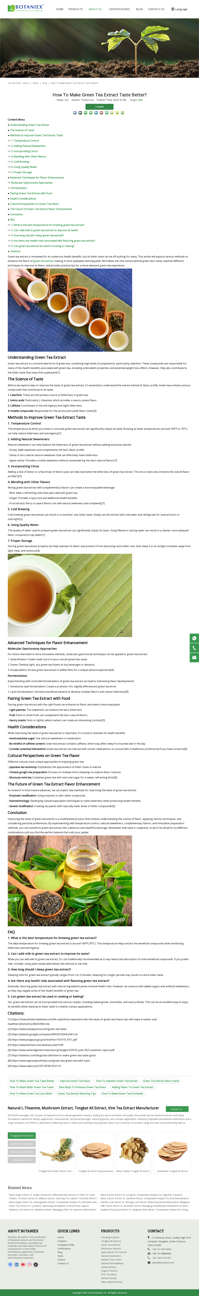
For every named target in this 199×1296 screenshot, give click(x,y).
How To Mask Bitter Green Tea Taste (31, 1087)
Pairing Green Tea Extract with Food (31, 193)
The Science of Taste (22, 130)
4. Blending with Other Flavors (28, 156)
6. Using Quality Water (24, 167)
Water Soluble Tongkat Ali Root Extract (134, 1171)
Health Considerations (23, 198)
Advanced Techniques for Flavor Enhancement (37, 177)
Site (140, 100)
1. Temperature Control (25, 140)
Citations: (15, 251)
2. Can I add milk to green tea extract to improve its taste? (44, 230)
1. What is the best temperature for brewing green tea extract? (47, 225)
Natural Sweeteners (111, 1255)
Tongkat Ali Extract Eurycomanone (96, 1171)
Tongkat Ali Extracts (22, 1135)
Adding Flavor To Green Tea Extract (132, 1087)
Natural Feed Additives (112, 1263)
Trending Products (110, 1237)
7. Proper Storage (21, 172)
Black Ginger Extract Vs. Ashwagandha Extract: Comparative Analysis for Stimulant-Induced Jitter (53, 1202)
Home (61, 1237)
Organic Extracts (109, 1270)
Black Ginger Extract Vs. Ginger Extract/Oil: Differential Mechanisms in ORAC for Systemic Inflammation (53, 1194)
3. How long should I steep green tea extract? (37, 235)
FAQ (12, 219)
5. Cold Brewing (20, 161)
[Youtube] (23, 1264)
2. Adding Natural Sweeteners (28, 146)
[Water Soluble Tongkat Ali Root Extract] (134, 1150)
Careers (61, 1259)
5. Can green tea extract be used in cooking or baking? (42, 246)
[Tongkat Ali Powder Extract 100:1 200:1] (57, 1150)
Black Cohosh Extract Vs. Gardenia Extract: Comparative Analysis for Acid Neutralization (145, 1198)
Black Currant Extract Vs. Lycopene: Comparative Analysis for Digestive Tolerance (142, 1194)
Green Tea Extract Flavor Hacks (161, 1081)
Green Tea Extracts (22, 1143)
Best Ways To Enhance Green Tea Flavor (82, 1087)
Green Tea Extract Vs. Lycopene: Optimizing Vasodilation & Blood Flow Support (49, 1205)
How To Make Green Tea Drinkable (122, 1093)
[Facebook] (10, 1264)
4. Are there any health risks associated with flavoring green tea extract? (53, 240)
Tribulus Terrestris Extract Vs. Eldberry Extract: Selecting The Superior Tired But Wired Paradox (53, 1198)
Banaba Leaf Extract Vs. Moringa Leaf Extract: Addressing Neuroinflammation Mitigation (145, 1202)
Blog (60, 1252)
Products (62, 1241)
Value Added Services (111, 1281)
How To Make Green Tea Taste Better (32, 1081)
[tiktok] (35, 1264)
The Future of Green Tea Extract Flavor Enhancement (41, 209)
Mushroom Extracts (21, 1152)
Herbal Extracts (22, 1160)
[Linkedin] (16, 1264)
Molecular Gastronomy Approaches (32, 182)
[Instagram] (29, 1264)
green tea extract (43, 261)
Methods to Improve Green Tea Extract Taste (36, 135)
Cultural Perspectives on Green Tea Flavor (34, 204)
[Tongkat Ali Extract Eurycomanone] (96, 1150)
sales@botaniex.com (163, 1262)
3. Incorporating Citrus (24, 151)
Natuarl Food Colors (111, 1259)
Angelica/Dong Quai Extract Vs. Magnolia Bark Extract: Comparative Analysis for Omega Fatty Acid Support (145, 1209)
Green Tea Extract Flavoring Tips (77, 1093)
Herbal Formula (109, 1278)
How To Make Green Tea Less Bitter (31, 1093)
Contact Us (177, 1109)
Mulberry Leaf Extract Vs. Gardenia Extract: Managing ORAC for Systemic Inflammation (52, 1209)
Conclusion (16, 214)
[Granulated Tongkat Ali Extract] (172, 1150)
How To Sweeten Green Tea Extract (116, 1081)
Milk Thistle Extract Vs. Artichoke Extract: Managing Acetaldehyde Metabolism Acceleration (145, 1205)
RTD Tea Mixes (109, 1274)
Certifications (64, 1248)
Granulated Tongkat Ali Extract (172, 1171)
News (60, 1255)
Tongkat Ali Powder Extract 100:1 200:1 (57, 1171)
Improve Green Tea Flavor (75, 1081)
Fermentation (19, 188)
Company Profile (66, 1244)
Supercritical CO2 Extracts (114, 1252)
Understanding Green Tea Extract (29, 125)
